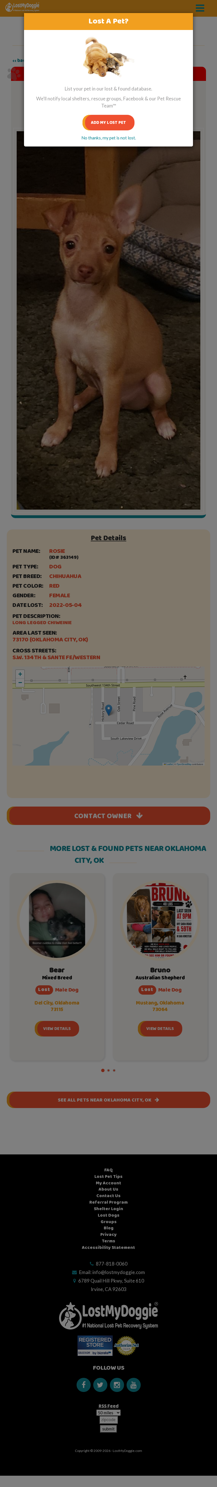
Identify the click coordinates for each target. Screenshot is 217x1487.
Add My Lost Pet (108, 122)
